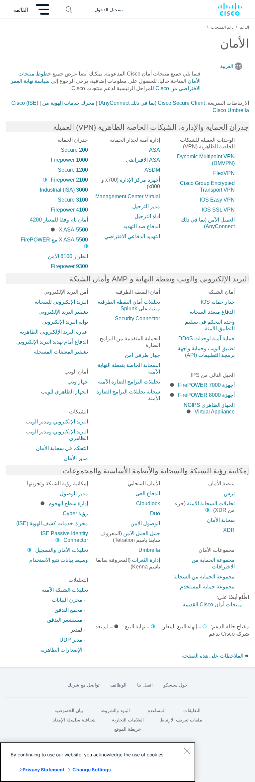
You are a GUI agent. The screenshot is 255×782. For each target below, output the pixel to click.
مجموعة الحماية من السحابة (204, 576)
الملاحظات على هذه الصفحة (213, 656)
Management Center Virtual (127, 196)
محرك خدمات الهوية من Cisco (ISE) (53, 103)
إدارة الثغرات (146, 560)
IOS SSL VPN (218, 210)
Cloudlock (148, 503)
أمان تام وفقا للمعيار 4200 (59, 220)
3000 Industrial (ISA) (64, 190)
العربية (226, 66)
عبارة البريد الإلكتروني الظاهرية (54, 332)
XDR (229, 530)
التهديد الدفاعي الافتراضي (132, 236)
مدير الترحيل (146, 206)
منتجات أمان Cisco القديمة (212, 604)
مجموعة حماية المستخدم (207, 586)
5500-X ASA (73, 230)
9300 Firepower (69, 266)
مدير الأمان (76, 458)
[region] (97, 762)
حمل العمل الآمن (141, 533)
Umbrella (149, 550)
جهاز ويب (77, 382)
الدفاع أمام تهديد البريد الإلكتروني (52, 342)
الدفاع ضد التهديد (141, 226)
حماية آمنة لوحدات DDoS (206, 338)
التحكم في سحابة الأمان (62, 448)
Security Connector (137, 318)
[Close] (186, 750)
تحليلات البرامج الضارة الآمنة (129, 382)
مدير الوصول (74, 493)
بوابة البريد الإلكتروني (65, 322)
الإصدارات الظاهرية (61, 650)
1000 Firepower (69, 160)
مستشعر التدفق (64, 620)
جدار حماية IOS (218, 302)
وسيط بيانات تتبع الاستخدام (58, 560)
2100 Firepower (69, 180)
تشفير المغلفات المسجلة (61, 352)
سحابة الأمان (221, 520)
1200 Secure (73, 170)
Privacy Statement (43, 769)
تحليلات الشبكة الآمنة (65, 590)
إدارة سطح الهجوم (68, 503)
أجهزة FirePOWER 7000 (206, 385)
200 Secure (74, 150)
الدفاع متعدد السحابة (212, 312)
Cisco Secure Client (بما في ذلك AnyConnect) (152, 103)
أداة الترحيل (147, 216)
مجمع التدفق (68, 610)
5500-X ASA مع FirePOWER (54, 239)
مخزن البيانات (67, 600)
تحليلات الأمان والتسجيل (61, 550)
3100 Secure (73, 200)
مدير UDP (70, 640)
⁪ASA (154, 150)
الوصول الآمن (145, 523)
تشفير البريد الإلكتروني (63, 312)
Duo (155, 513)
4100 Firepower (69, 210)
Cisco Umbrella (230, 110)
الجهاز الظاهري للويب (64, 391)
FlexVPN (224, 173)
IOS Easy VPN (217, 200)
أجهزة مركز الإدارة (140, 180)
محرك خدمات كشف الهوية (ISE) (52, 523)
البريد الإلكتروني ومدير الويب (57, 421)
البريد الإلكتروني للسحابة (61, 302)
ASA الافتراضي (143, 160)
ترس (229, 493)
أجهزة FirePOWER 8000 (206, 395)
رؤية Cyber (75, 513)
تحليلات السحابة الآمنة (211, 503)
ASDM (152, 170)
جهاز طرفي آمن (142, 355)
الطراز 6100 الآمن (68, 256)
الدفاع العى (147, 493)
